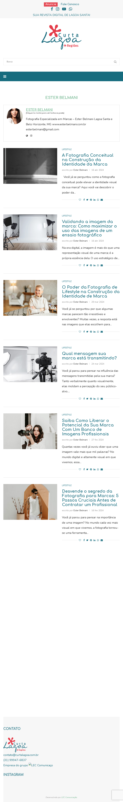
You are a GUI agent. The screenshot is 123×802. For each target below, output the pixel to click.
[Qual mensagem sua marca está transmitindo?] (30, 364)
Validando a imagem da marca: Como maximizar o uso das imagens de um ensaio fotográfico (89, 228)
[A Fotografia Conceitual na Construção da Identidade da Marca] (30, 166)
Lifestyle (67, 149)
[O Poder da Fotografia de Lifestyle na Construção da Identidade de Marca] (30, 298)
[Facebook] (52, 9)
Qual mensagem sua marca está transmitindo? (89, 355)
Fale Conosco (70, 4)
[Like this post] (80, 199)
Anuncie (50, 4)
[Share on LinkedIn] (94, 199)
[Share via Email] (102, 199)
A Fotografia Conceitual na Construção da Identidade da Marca (87, 160)
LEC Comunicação (69, 797)
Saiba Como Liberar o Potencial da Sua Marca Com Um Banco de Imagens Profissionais (88, 427)
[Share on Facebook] (84, 199)
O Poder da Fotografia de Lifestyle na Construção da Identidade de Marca (91, 291)
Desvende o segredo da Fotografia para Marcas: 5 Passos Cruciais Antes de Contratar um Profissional (90, 498)
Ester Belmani (39, 110)
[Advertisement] (61, 605)
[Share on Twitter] (87, 199)
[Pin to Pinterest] (91, 199)
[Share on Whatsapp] (98, 199)
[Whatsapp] (70, 9)
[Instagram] (57, 9)
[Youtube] (64, 9)
